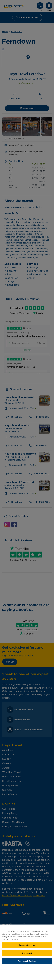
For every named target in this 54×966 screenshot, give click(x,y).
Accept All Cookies (27, 961)
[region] (27, 945)
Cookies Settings (27, 945)
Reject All (27, 953)
